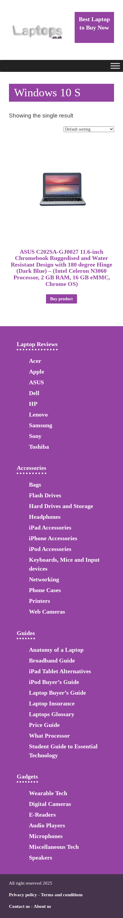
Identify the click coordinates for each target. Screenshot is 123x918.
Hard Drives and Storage (61, 506)
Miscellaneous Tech (54, 846)
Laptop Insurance (52, 703)
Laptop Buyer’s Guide (57, 692)
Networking (44, 579)
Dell (34, 393)
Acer (35, 360)
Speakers (40, 857)
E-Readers (42, 814)
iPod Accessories (50, 549)
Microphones (46, 836)
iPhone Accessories (53, 538)
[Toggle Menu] (115, 66)
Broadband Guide (52, 660)
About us (42, 906)
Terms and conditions (62, 894)
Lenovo (38, 414)
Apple (36, 371)
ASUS (36, 382)
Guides (26, 633)
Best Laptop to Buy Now (94, 23)
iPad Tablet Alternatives (60, 671)
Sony (35, 436)
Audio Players (47, 825)
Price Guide (44, 725)
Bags (35, 484)
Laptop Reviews (37, 344)
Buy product (61, 299)
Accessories (31, 468)
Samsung (40, 425)
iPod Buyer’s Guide (54, 682)
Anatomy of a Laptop (56, 649)
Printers (39, 600)
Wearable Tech (48, 793)
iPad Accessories (50, 527)
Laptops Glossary (51, 714)
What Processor (49, 735)
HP (33, 403)
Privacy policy (23, 894)
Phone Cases (45, 590)
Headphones (45, 516)
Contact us (19, 906)
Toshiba (39, 446)
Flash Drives (45, 495)
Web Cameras (47, 611)
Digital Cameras (50, 804)
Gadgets (27, 776)
